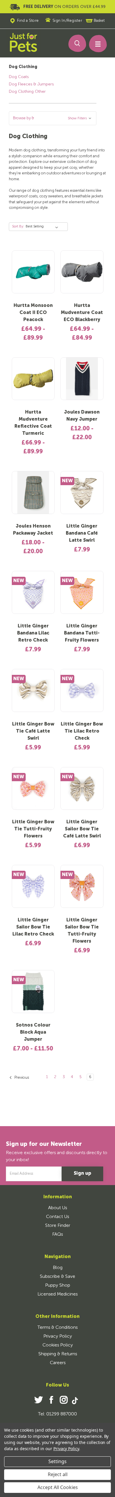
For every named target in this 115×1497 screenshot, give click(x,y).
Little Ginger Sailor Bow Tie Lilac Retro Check (33, 927)
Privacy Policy (57, 1336)
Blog (58, 1267)
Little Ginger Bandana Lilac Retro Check (33, 633)
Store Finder (57, 1225)
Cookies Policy (57, 1345)
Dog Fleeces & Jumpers (31, 84)
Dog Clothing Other (27, 92)
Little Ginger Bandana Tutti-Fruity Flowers (82, 633)
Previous (21, 1078)
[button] (52, 118)
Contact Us (57, 1217)
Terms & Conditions (57, 1327)
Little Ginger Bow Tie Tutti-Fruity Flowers (33, 829)
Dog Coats (19, 77)
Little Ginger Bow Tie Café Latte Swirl (33, 731)
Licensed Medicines (57, 1294)
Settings (57, 1461)
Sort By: (18, 226)
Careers (57, 1363)
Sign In (58, 21)
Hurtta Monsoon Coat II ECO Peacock (33, 312)
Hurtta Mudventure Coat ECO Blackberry (82, 312)
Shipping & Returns (57, 1354)
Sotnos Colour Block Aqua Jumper (33, 1032)
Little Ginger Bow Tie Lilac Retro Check (82, 731)
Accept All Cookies (57, 1487)
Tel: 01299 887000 (57, 1414)
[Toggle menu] (95, 45)
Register (74, 21)
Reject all (58, 1474)
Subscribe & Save (57, 1276)
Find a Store (28, 21)
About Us (57, 1208)
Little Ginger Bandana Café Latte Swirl (82, 533)
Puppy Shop (57, 1285)
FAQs (57, 1234)
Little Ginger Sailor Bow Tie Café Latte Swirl (82, 829)
